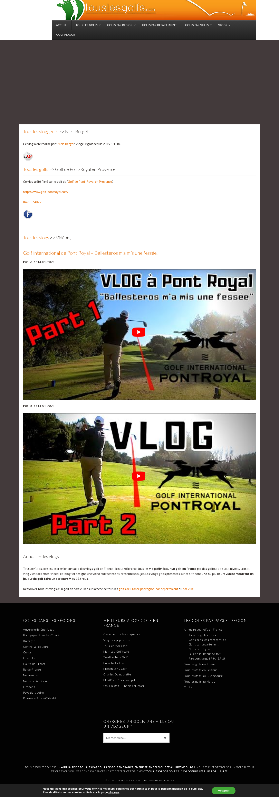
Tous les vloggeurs (40, 131)
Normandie (30, 675)
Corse (27, 652)
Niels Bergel (65, 144)
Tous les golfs (35, 169)
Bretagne (29, 641)
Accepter (223, 791)
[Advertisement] (139, 70)
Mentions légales (161, 780)
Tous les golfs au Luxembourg (203, 675)
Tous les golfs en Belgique (201, 670)
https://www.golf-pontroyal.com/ (45, 192)
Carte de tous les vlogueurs (121, 634)
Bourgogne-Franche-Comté (41, 635)
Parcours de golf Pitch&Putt (207, 658)
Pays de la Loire (33, 692)
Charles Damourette (117, 674)
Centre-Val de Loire (36, 646)
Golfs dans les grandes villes (207, 639)
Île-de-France (32, 669)
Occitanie (29, 687)
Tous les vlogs (36, 237)
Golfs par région (199, 649)
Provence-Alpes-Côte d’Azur (42, 698)
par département (167, 589)
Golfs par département (204, 644)
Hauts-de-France (34, 663)
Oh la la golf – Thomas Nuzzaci (123, 685)
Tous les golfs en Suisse (199, 664)
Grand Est (30, 658)
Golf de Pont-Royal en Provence (90, 181)
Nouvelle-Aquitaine (35, 681)
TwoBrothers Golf (115, 657)
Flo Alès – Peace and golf (119, 680)
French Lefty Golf (115, 668)
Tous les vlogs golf (115, 646)
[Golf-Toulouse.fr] (156, 10)
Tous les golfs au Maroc (199, 681)
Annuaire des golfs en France (203, 629)
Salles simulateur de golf (205, 653)
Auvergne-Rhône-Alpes (38, 629)
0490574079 (32, 202)
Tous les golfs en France (205, 635)
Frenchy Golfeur (114, 663)
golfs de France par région (136, 589)
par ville (188, 589)
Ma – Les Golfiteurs (116, 651)
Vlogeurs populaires (116, 640)
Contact (189, 687)
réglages (113, 792)
